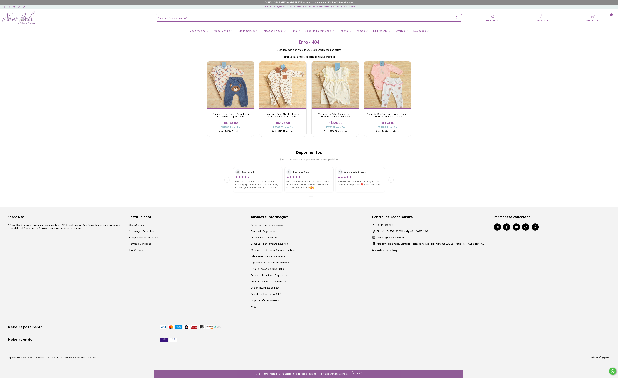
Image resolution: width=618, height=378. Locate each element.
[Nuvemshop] (600, 358)
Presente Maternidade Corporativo (269, 275)
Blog (253, 306)
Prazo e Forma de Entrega (264, 237)
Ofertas (401, 30)
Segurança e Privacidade (142, 231)
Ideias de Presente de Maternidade (269, 281)
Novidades (420, 30)
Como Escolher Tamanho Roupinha (269, 243)
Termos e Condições (140, 243)
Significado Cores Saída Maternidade (270, 262)
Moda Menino (222, 30)
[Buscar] (458, 18)
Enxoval (344, 30)
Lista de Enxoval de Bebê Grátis (267, 268)
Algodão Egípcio (274, 30)
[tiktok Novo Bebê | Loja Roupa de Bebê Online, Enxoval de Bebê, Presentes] (19, 6)
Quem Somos (136, 224)
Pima (294, 30)
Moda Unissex (247, 30)
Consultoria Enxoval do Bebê (266, 294)
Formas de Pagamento (263, 231)
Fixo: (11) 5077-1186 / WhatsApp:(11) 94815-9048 (402, 231)
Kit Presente (381, 30)
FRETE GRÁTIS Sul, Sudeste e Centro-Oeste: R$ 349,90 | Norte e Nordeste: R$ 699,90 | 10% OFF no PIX (309, 6)
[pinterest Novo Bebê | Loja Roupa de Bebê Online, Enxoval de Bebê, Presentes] (24, 6)
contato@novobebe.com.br (391, 237)
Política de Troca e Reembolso (267, 224)
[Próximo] (391, 180)
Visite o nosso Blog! (387, 250)
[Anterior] (227, 180)
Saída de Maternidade (318, 30)
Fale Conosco (136, 250)
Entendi (356, 374)
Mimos (361, 30)
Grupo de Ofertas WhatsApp (265, 300)
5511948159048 (385, 224)
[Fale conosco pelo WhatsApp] (612, 371)
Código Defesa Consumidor (143, 237)
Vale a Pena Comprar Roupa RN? (268, 256)
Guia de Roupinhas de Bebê (265, 287)
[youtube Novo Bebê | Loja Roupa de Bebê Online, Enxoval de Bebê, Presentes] (14, 6)
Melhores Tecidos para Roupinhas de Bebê (273, 250)
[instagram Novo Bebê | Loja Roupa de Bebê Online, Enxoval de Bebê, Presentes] (4, 6)
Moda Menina (197, 30)
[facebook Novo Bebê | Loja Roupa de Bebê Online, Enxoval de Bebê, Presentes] (9, 6)
